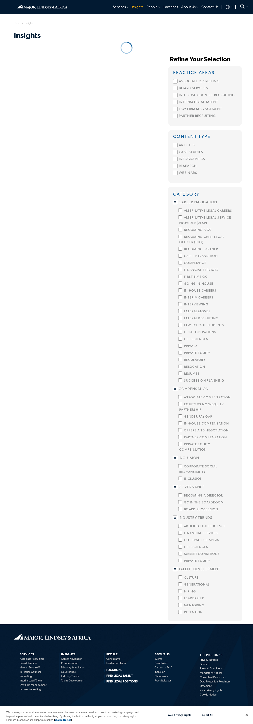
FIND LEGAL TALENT (119, 676)
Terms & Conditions (211, 668)
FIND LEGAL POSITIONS (122, 681)
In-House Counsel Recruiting (30, 674)
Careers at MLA (163, 667)
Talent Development (72, 680)
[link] (205, 72)
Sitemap (204, 664)
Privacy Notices (209, 659)
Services (119, 7)
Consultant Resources (213, 677)
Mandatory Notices (211, 672)
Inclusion (160, 671)
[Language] (226, 7)
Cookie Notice (208, 694)
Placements (161, 676)
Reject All (207, 714)
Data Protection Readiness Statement (215, 683)
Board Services (28, 663)
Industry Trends (70, 676)
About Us (188, 7)
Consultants (113, 658)
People (152, 7)
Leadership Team (116, 663)
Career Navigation (71, 658)
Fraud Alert (161, 663)
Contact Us (209, 7)
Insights (137, 7)
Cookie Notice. (63, 719)
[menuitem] (120, 7)
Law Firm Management (33, 684)
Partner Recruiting (30, 689)
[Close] (246, 715)
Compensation (69, 663)
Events (158, 658)
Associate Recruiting (32, 658)
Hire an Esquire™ (30, 667)
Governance (68, 671)
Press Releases (163, 680)
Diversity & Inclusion (73, 667)
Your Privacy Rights (211, 690)
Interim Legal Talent (31, 680)
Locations (170, 7)
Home (42, 5)
